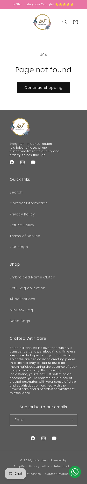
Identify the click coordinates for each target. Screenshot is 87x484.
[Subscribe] (71, 420)
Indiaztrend (41, 460)
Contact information (59, 474)
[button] (9, 22)
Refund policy (63, 466)
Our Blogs (19, 246)
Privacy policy (39, 466)
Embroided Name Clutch (32, 277)
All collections (22, 299)
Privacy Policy (22, 214)
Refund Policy (22, 225)
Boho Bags (20, 320)
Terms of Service (25, 236)
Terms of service (29, 474)
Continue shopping (43, 87)
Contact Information (29, 203)
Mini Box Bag (21, 310)
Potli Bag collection (27, 288)
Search (16, 192)
